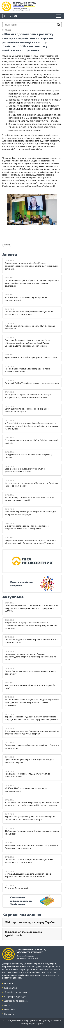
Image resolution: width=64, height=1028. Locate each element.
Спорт (7, 1005)
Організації (9, 1010)
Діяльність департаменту (17, 992)
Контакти (9, 1014)
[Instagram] (10, 16)
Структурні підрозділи (15, 996)
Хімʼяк (7, 244)
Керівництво (10, 988)
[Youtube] (15, 16)
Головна (8, 983)
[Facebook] (4, 16)
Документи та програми (16, 1001)
